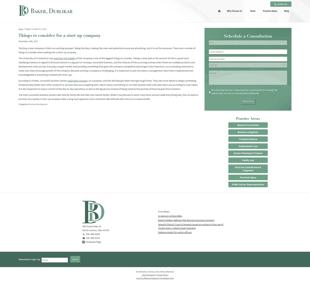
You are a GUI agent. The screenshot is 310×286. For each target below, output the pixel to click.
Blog (286, 10)
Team (252, 10)
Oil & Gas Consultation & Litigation (248, 169)
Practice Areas (270, 10)
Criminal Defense (248, 139)
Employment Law (248, 146)
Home (219, 11)
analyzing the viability (65, 58)
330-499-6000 (93, 234)
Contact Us (282, 4)
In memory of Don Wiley (170, 216)
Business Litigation (248, 132)
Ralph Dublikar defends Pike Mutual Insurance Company (186, 220)
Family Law (248, 160)
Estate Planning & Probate (248, 153)
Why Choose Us (234, 10)
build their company (78, 80)
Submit (75, 259)
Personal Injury (248, 177)
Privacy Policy (162, 275)
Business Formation (248, 125)
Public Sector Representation (248, 184)
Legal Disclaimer (149, 275)
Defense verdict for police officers (175, 232)
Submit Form (248, 101)
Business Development (37, 104)
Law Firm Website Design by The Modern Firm (155, 278)
